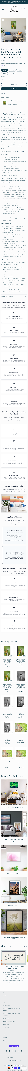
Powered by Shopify (18, 1070)
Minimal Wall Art (13, 905)
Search (4, 995)
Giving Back (5, 1037)
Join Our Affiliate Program (9, 1021)
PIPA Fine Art (11, 1070)
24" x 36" (5, 70)
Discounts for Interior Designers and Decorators (11, 1014)
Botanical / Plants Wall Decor (13, 807)
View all (25, 946)
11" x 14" (12, 73)
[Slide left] (10, 44)
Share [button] (3, 93)
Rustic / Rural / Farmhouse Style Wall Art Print (14, 937)
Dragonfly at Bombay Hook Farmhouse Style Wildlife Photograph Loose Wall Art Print (7, 686)
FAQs (4, 1034)
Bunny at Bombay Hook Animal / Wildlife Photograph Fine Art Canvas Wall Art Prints (21, 738)
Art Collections (6, 1005)
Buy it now (14, 88)
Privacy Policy (6, 1024)
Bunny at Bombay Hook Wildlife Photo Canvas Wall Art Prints (7, 763)
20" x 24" (20, 70)
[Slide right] (17, 44)
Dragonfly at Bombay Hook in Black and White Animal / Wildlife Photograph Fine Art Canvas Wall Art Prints (20, 687)
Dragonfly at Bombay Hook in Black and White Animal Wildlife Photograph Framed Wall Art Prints (20, 712)
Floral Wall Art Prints (13, 873)
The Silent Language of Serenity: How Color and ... (13, 967)
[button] (2, 9)
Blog (4, 1002)
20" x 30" (12, 70)
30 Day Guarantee (7, 1031)
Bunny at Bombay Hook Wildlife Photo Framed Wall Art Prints (20, 763)
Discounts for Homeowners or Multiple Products (12, 1009)
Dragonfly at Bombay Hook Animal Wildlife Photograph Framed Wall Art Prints (20, 661)
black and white (21, 151)
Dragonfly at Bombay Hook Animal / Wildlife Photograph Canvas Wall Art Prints (15, 101)
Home (4, 998)
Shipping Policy (6, 1027)
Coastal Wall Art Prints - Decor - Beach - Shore (14, 840)
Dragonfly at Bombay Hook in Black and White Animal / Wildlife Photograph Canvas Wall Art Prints (7, 712)
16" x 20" (5, 73)
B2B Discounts (6, 1018)
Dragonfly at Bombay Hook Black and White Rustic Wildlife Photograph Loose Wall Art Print (7, 738)
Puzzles (4, 1040)
